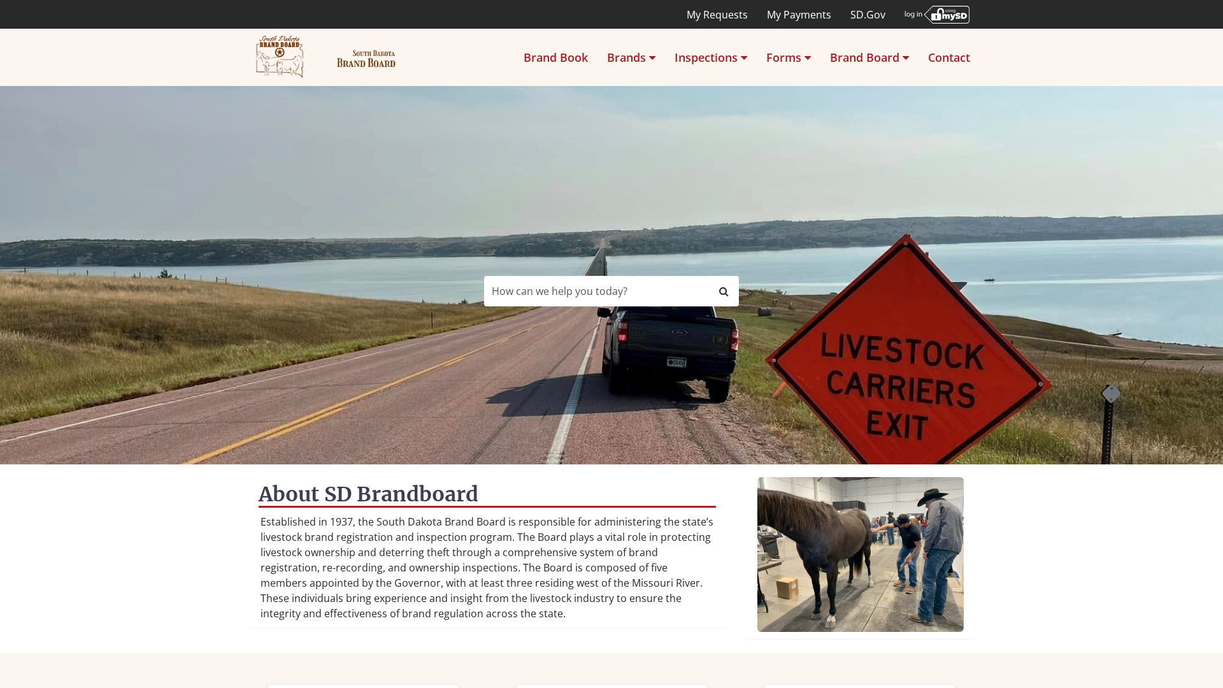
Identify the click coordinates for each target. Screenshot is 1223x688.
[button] (631, 57)
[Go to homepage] (326, 57)
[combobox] (597, 291)
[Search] (724, 291)
